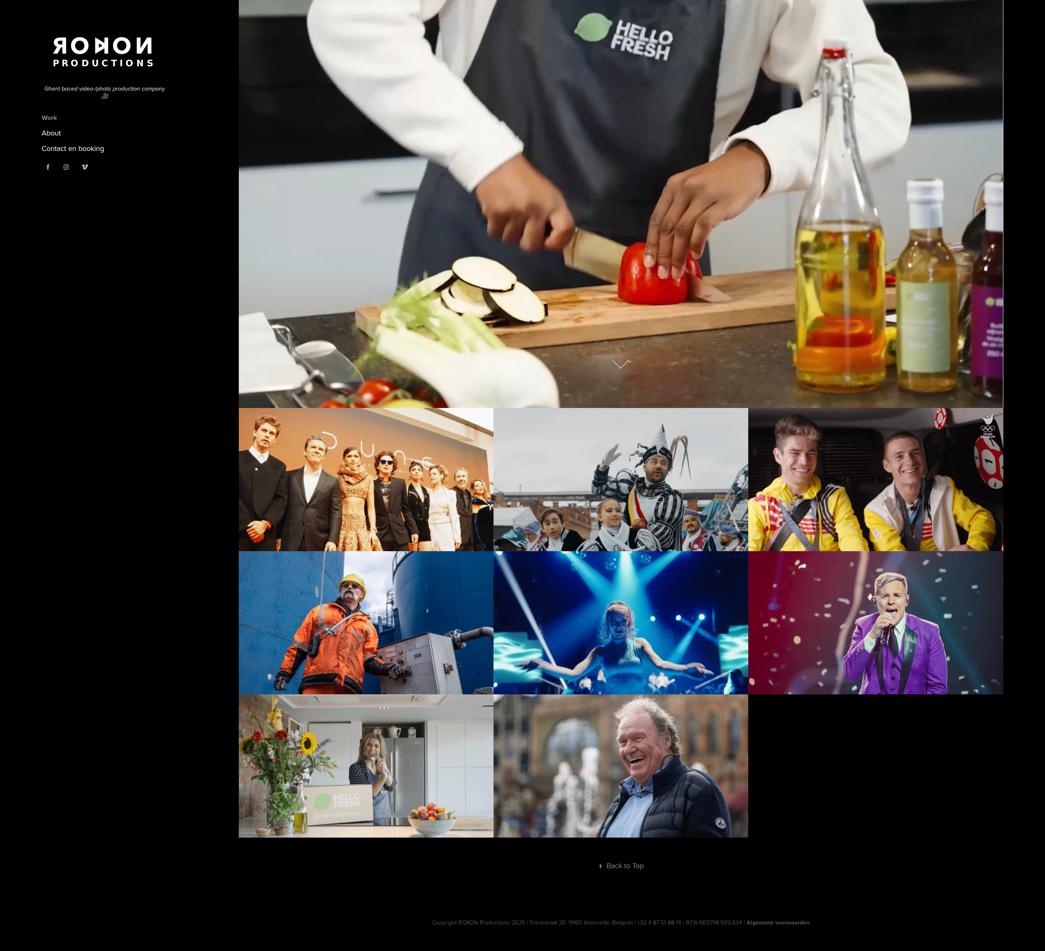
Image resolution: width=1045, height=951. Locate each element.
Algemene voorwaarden (778, 922)
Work (49, 117)
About (51, 133)
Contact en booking (73, 148)
